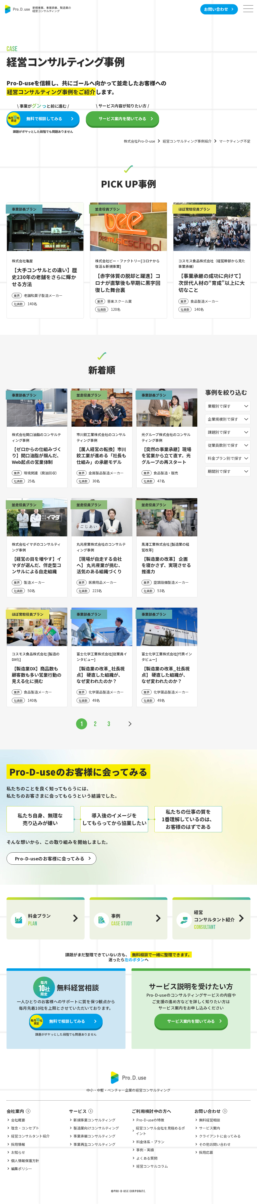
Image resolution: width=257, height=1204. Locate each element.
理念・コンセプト (25, 1127)
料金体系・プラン (150, 1141)
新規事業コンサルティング (94, 1119)
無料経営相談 (209, 1119)
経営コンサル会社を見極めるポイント (160, 1130)
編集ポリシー (21, 1168)
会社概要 (18, 1119)
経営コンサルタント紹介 (30, 1135)
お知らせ (18, 1152)
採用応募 (206, 1152)
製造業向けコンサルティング (96, 1127)
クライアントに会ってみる (220, 1135)
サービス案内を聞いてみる (122, 118)
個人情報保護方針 (25, 1160)
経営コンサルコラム (152, 1166)
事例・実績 (145, 1149)
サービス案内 (209, 1127)
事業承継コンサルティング (94, 1135)
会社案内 (15, 1111)
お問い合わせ (216, 9)
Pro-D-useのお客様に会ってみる (50, 858)
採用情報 (18, 1144)
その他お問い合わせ (215, 1144)
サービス (78, 1111)
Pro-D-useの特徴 (150, 1119)
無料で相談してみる (35, 118)
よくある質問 (146, 1158)
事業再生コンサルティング (94, 1144)
